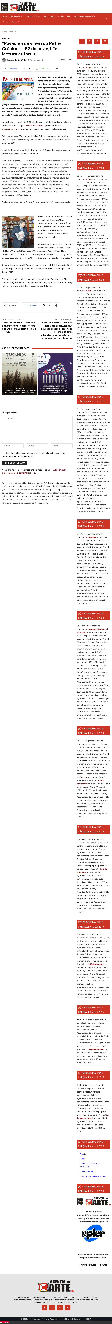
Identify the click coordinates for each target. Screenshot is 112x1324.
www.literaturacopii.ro (34, 125)
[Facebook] (82, 41)
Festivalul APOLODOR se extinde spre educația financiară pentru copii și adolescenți (55, 391)
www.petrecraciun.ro (11, 129)
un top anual (91, 537)
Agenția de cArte (17, 60)
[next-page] (8, 400)
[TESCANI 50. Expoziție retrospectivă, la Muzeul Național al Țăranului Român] (19, 374)
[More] (57, 69)
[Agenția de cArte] (4, 60)
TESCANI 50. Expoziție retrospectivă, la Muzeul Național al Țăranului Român (19, 392)
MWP (89, 1319)
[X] (105, 41)
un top (88, 67)
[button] (106, 19)
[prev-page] (4, 400)
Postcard (12, 32)
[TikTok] (97, 41)
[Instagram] (89, 41)
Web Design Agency (77, 1319)
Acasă (4, 32)
